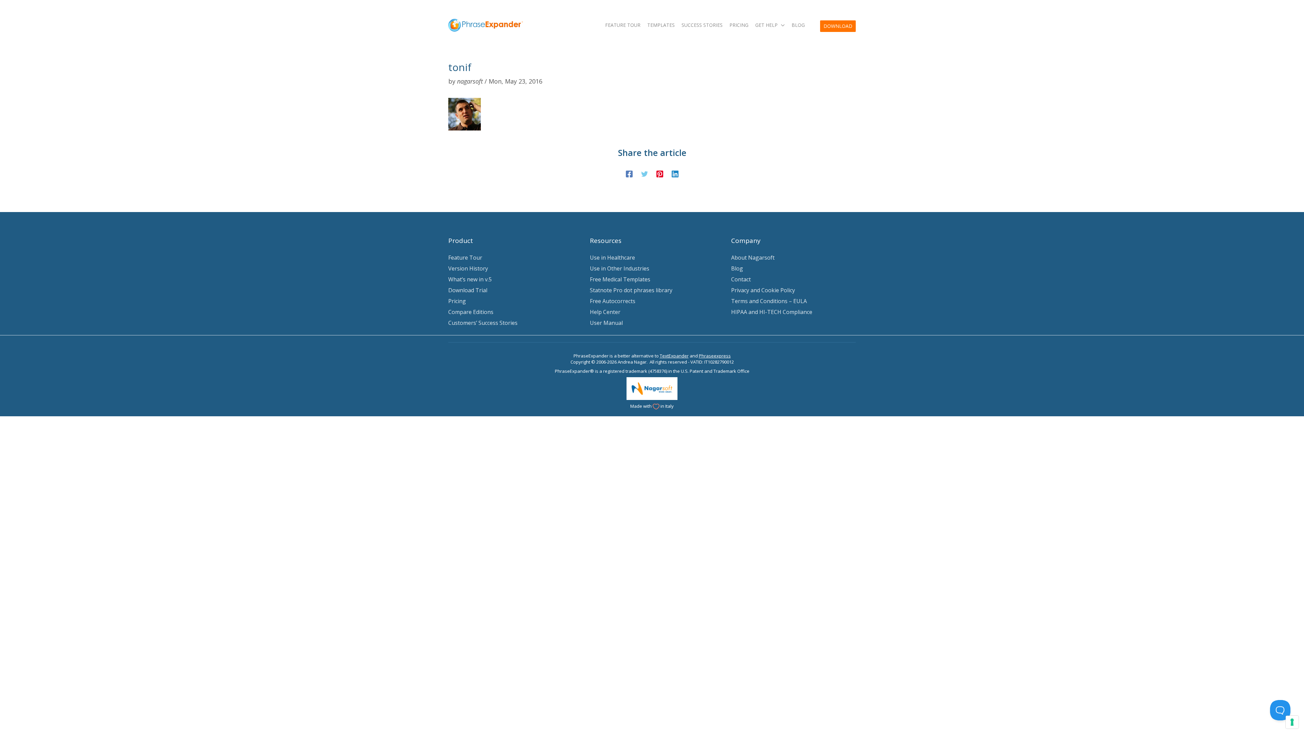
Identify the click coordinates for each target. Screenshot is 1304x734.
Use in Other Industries (619, 268)
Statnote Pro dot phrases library (631, 290)
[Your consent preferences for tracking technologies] (1292, 722)
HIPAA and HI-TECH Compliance (771, 312)
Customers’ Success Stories (483, 323)
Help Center (605, 312)
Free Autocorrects (612, 301)
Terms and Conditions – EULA (769, 301)
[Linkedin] (675, 173)
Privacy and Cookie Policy (763, 290)
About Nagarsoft (753, 257)
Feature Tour (465, 257)
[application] (781, 25)
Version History (468, 268)
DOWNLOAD (837, 26)
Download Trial (467, 290)
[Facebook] (629, 173)
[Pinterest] (659, 173)
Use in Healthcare (612, 257)
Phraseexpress (715, 356)
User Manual (606, 323)
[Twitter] (644, 173)
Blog (737, 268)
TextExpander (674, 356)
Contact (741, 279)
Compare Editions (470, 312)
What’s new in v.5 (470, 279)
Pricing (457, 301)
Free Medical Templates (620, 279)
